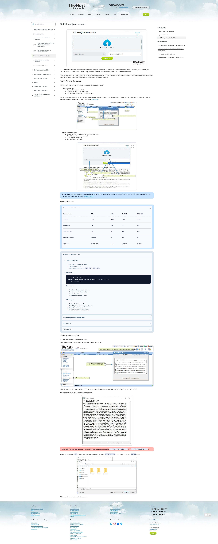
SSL (115, 14)
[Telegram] (111, 524)
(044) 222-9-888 (116, 5)
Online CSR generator (75, 533)
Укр (94, 6)
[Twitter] (121, 524)
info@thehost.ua (153, 529)
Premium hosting (35, 524)
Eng (103, 6)
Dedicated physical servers (37, 526)
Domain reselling (114, 510)
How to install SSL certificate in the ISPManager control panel (171, 49)
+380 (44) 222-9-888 (157, 509)
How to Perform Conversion (70, 81)
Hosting (90, 14)
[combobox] (43, 24)
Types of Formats (66, 201)
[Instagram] (114, 524)
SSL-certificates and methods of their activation (170, 57)
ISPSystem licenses (35, 513)
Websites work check (75, 523)
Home (72, 14)
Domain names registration (37, 509)
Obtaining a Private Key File (69, 336)
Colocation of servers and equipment (39, 527)
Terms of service (74, 512)
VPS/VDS (98, 14)
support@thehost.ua (123, 7)
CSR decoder (73, 535)
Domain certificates (35, 515)
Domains (80, 14)
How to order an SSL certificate (166, 54)
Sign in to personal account (141, 7)
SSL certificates (34, 512)
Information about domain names (78, 515)
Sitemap (72, 516)
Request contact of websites (76, 524)
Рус (98, 6)
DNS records (73, 529)
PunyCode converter (75, 530)
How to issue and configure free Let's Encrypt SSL (171, 45)
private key (94, 99)
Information (124, 14)
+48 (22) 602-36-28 (156, 512)
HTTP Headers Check (75, 538)
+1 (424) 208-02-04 (156, 515)
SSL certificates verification (76, 532)
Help (146, 14)
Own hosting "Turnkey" (115, 509)
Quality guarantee (74, 510)
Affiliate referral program (115, 513)
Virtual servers (34, 523)
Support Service (88, 196)
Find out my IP (73, 527)
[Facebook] (118, 524)
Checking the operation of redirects (78, 536)
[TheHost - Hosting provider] (76, 6)
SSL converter (73, 539)
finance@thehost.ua (154, 524)
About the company (74, 509)
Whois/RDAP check (74, 526)
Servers (107, 14)
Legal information (74, 513)
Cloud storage (34, 529)
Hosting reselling (114, 512)
